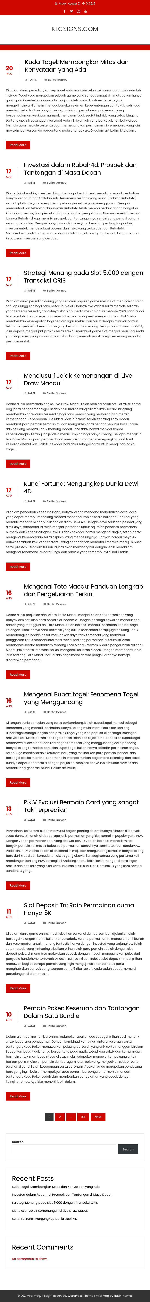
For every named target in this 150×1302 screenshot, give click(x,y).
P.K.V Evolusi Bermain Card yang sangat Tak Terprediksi (81, 806)
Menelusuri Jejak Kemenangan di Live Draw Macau (78, 379)
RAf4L (33, 80)
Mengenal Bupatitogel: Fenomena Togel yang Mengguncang (81, 698)
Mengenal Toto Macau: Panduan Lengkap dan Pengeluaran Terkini (83, 590)
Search (18, 1142)
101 (83, 1117)
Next (98, 1117)
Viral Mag (102, 1296)
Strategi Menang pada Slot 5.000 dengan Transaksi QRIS (83, 277)
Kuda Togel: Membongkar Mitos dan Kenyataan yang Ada (77, 66)
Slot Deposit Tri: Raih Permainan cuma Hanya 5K (79, 909)
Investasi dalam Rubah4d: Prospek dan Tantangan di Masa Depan (80, 169)
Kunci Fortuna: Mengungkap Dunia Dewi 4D (81, 487)
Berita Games (57, 80)
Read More (18, 145)
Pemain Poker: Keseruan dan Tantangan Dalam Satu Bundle (82, 1012)
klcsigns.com (75, 28)
